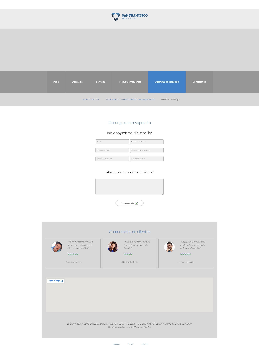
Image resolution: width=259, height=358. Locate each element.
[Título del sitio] (129, 17)
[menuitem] (56, 82)
